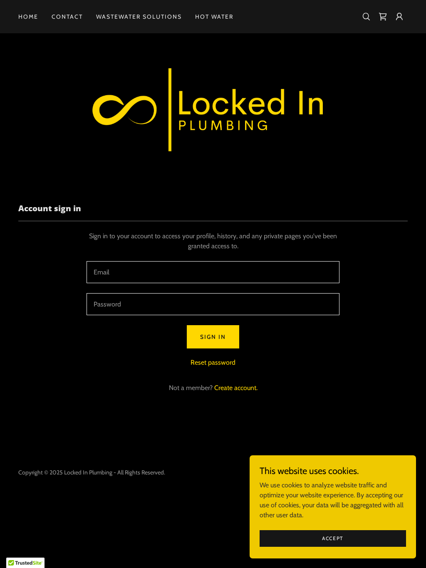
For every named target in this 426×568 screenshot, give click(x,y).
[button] (399, 16)
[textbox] (213, 272)
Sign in (213, 337)
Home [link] (28, 16)
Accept (333, 538)
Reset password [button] (213, 362)
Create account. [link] (236, 388)
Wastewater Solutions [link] (139, 16)
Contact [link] (67, 16)
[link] (382, 16)
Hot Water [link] (214, 16)
